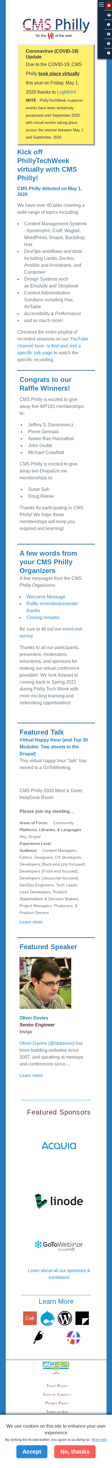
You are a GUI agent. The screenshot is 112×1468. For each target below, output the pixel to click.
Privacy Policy (57, 1403)
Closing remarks (43, 617)
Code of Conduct (57, 1395)
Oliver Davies (33, 1043)
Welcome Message (45, 596)
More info (99, 1439)
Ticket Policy (57, 1386)
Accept (31, 1451)
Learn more (31, 922)
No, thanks (75, 1451)
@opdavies (61, 1043)
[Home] (56, 30)
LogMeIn (66, 92)
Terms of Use (57, 1412)
